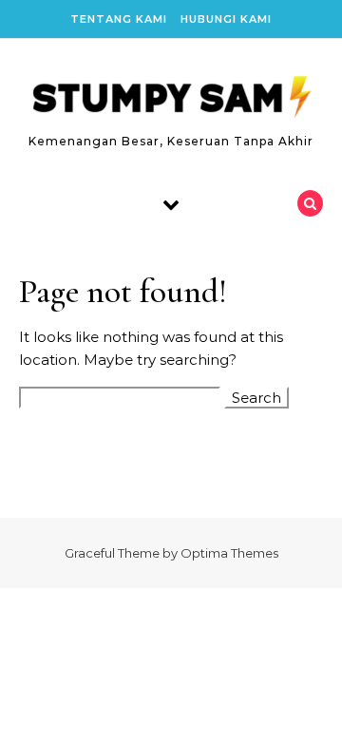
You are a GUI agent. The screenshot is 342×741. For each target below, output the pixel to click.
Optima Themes (229, 552)
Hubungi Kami (226, 19)
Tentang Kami (118, 19)
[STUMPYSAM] (171, 99)
